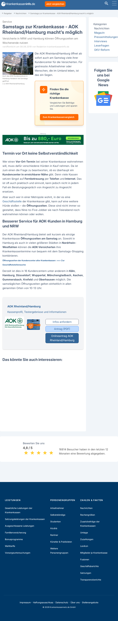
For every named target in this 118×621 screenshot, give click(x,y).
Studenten (55, 521)
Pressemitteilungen (106, 37)
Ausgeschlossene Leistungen (19, 526)
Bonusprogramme (14, 539)
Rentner (54, 535)
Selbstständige (57, 514)
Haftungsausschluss (43, 602)
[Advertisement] (43, 394)
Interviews (100, 41)
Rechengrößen (87, 514)
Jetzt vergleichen (55, 4)
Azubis (53, 528)
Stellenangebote (90, 602)
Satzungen (85, 573)
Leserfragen (101, 45)
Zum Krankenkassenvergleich (58, 117)
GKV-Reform (102, 49)
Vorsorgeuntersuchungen (17, 552)
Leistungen (13, 500)
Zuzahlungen (86, 539)
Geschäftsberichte (89, 566)
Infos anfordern (62, 321)
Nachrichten (86, 508)
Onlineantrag (62, 338)
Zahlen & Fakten (91, 500)
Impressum (25, 602)
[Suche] (106, 3)
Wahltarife (10, 546)
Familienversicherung (15, 532)
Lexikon (84, 546)
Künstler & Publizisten (61, 541)
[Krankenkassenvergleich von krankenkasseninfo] (17, 4)
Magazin (99, 32)
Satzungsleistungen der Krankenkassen (25, 519)
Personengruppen (62, 500)
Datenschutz (61, 602)
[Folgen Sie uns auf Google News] (103, 98)
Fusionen (84, 559)
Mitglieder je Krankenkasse (93, 552)
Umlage (84, 532)
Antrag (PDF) (62, 328)
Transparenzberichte (90, 579)
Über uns (75, 602)
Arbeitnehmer (57, 508)
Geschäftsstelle (12, 201)
